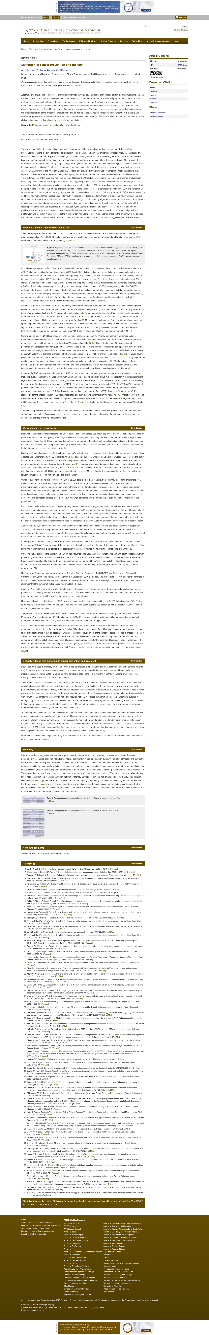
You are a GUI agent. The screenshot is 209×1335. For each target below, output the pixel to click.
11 (112, 206)
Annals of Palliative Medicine (75, 1257)
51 (26, 650)
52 (23, 670)
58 (67, 716)
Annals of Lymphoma (72, 1254)
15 (49, 293)
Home (26, 41)
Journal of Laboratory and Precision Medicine (121, 1231)
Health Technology (71, 1291)
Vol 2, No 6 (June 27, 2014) (40, 49)
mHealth (107, 1257)
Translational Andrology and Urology (118, 1274)
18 (79, 316)
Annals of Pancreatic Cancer (75, 1260)
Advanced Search (181, 30)
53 (34, 673)
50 (23, 650)
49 (79, 616)
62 (36, 780)
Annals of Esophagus (72, 1243)
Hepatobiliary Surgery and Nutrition (77, 1294)
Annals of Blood (70, 1231)
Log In (45, 17)
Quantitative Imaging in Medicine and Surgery (121, 1263)
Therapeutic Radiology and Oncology (118, 1269)
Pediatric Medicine (111, 1260)
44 (40, 545)
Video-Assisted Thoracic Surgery (116, 1289)
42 (83, 510)
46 (34, 573)
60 (142, 769)
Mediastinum (108, 1254)
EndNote (153, 91)
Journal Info (38, 41)
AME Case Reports (71, 1223)
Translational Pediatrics (113, 1286)
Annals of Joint (69, 1249)
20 (75, 323)
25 (122, 353)
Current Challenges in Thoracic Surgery (79, 1277)
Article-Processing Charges (158, 41)
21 (132, 330)
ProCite (153, 95)
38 (86, 437)
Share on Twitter (156, 116)
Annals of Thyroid (70, 1263)
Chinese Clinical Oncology (74, 1274)
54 (34, 689)
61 (33, 780)
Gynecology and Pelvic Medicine (76, 1289)
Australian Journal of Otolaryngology (78, 1269)
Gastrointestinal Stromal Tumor (76, 1283)
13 (69, 272)
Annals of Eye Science (72, 1246)
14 (94, 275)
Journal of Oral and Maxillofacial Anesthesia (120, 1237)
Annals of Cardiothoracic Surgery (77, 1240)
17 (55, 312)
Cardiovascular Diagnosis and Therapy (79, 1271)
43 (29, 529)
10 (66, 456)
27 (125, 353)
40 (76, 463)
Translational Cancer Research (116, 1277)
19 (81, 316)
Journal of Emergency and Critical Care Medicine (122, 1223)
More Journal (109, 1291)
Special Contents (108, 41)
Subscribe (182, 17)
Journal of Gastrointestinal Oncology (118, 1226)
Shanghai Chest (110, 1266)
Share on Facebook (158, 112)
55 (113, 693)
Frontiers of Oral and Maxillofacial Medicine (80, 1280)
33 (55, 387)
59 (67, 723)
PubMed (113, 868)
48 (133, 601)
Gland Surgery (69, 1286)
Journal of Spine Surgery (113, 1243)
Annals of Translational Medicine (76, 1266)
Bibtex (152, 87)
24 (93, 343)
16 (104, 300)
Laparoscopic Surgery (112, 1251)
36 (81, 402)
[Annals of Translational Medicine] (71, 31)
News (177, 41)
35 (119, 394)
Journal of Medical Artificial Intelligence (119, 1234)
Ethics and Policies (87, 41)
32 (128, 368)
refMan (153, 98)
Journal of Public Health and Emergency (119, 1240)
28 (121, 357)
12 (138, 236)
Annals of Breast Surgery (73, 1234)
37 (83, 437)
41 (138, 479)
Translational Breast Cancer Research (118, 1271)
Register (56, 17)
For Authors (53, 41)
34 (125, 391)
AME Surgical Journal (72, 1229)
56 (100, 700)
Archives (124, 41)
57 (78, 707)
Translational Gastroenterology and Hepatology (122, 1280)
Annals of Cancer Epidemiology (76, 1237)
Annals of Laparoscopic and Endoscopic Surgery (83, 1251)
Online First (137, 41)
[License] (158, 73)
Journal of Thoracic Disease (114, 1246)
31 (124, 357)
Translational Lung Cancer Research (118, 1283)
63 (119, 798)
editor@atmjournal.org (36, 1310)
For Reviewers (69, 41)
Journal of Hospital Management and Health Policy (123, 1229)
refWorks (153, 102)
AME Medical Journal (72, 1226)
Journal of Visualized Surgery (115, 1249)
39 (68, 444)
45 (71, 557)
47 (41, 592)
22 (90, 343)
